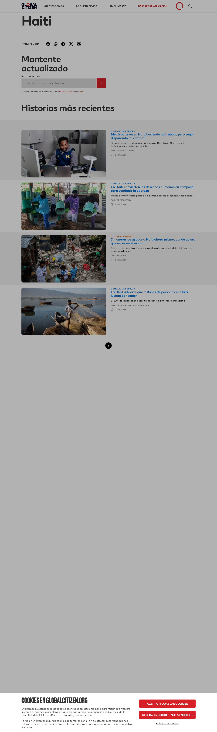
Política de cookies (167, 723)
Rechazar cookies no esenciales (167, 715)
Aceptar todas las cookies (167, 704)
